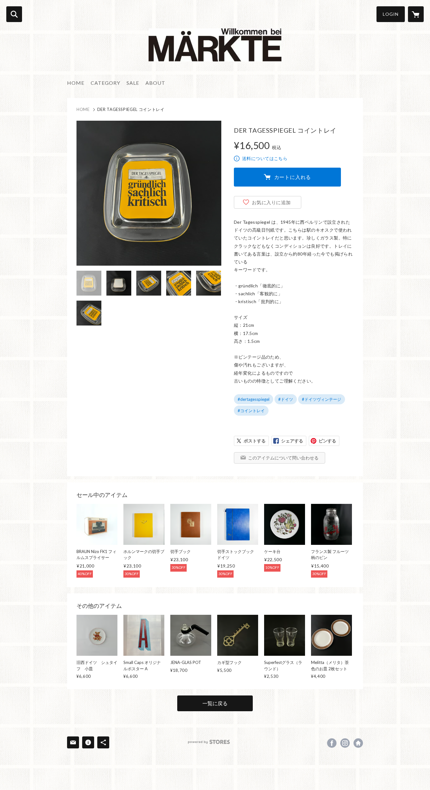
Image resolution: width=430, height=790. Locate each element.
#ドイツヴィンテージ (321, 399)
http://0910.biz (358, 743)
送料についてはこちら (264, 158)
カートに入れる (292, 177)
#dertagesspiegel (253, 399)
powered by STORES (208, 742)
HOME (75, 83)
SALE (133, 83)
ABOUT (155, 83)
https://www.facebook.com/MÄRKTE (332, 743)
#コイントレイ (251, 410)
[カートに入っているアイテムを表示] (416, 14)
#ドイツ (285, 399)
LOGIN (391, 14)
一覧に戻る (215, 703)
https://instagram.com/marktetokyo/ (345, 743)
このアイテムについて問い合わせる (283, 457)
